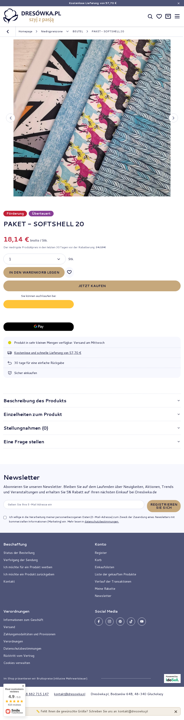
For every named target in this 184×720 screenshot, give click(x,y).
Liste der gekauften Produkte (115, 574)
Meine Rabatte (105, 588)
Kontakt (9, 581)
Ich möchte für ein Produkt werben (27, 567)
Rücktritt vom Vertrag (18, 655)
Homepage (25, 31)
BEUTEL (77, 31)
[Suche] (150, 16)
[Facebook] (99, 622)
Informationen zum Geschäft (23, 620)
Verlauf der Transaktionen (113, 581)
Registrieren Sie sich (163, 506)
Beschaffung (15, 544)
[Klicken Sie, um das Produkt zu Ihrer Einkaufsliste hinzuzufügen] (69, 272)
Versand (9, 627)
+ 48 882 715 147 (35, 694)
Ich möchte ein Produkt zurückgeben (28, 574)
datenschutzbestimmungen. (102, 521)
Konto (100, 544)
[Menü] (177, 16)
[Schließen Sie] (176, 711)
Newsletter (21, 477)
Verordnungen (13, 641)
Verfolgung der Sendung (20, 560)
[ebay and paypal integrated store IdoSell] (172, 678)
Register (101, 552)
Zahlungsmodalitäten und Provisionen (29, 634)
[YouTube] (142, 622)
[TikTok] (131, 622)
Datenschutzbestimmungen (22, 648)
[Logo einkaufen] (32, 16)
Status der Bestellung (19, 552)
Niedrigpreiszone (52, 31)
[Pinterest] (120, 622)
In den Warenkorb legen (34, 272)
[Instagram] (109, 622)
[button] (10, 117)
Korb (98, 560)
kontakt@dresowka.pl (69, 694)
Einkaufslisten (104, 567)
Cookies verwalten (16, 663)
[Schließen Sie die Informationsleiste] (178, 3)
